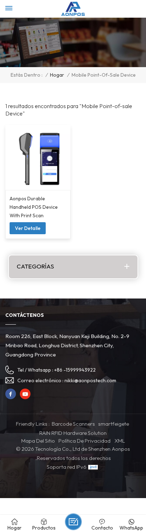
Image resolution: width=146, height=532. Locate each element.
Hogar (57, 75)
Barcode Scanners (73, 423)
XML (119, 440)
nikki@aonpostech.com (90, 380)
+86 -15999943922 (75, 370)
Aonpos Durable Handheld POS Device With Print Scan (34, 207)
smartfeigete (113, 423)
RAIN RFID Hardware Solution (73, 433)
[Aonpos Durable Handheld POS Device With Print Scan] (38, 157)
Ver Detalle (27, 228)
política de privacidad (84, 440)
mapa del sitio (38, 440)
